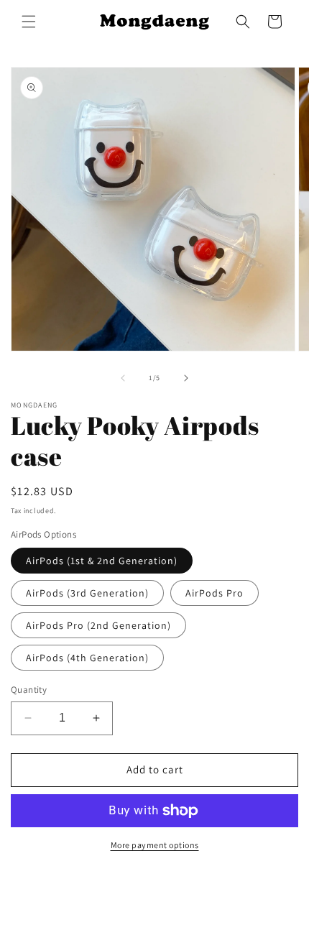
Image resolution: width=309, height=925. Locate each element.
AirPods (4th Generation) (87, 657)
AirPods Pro (214, 592)
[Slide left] (123, 378)
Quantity (29, 690)
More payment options (155, 844)
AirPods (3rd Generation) (87, 592)
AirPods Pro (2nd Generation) (98, 625)
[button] (29, 21)
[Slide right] (186, 378)
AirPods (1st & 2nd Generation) (101, 560)
